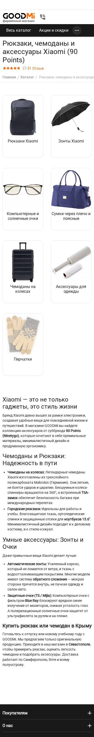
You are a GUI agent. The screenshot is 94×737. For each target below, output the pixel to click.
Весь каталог (18, 30)
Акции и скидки (53, 30)
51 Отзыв (35, 68)
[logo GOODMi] (19, 17)
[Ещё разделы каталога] (76, 30)
